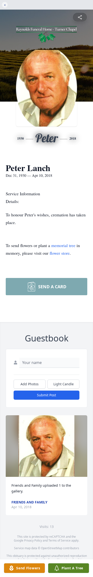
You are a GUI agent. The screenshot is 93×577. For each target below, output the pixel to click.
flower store (60, 253)
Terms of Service (59, 540)
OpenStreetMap (51, 548)
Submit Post (46, 395)
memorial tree (63, 245)
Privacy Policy (33, 540)
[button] (47, 446)
